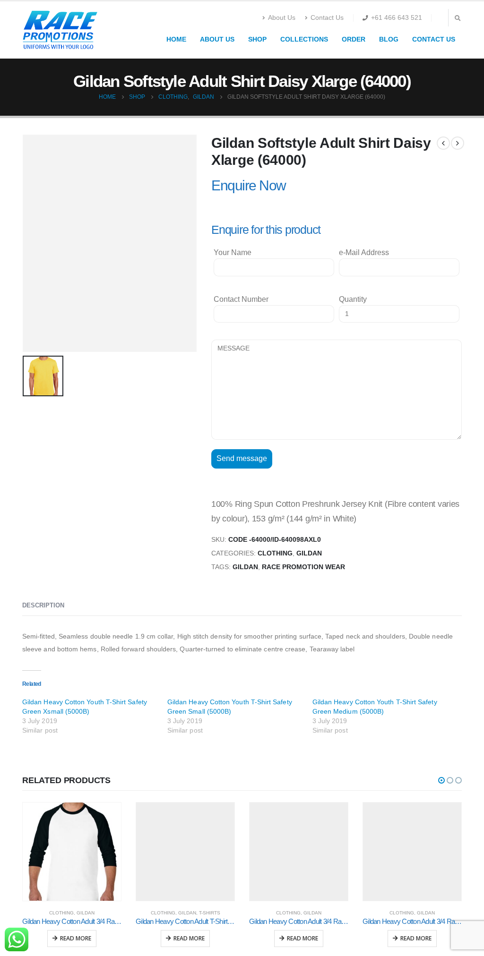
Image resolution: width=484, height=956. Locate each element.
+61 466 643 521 (396, 17)
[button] (441, 780)
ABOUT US (217, 39)
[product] (72, 851)
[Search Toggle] (457, 18)
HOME (176, 39)
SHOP (257, 39)
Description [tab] (43, 605)
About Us (281, 17)
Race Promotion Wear (303, 567)
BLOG (388, 39)
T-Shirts (209, 912)
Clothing (275, 553)
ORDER (353, 39)
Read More (75, 938)
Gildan (309, 553)
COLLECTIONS (304, 39)
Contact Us (327, 17)
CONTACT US (433, 39)
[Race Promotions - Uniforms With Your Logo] (60, 30)
